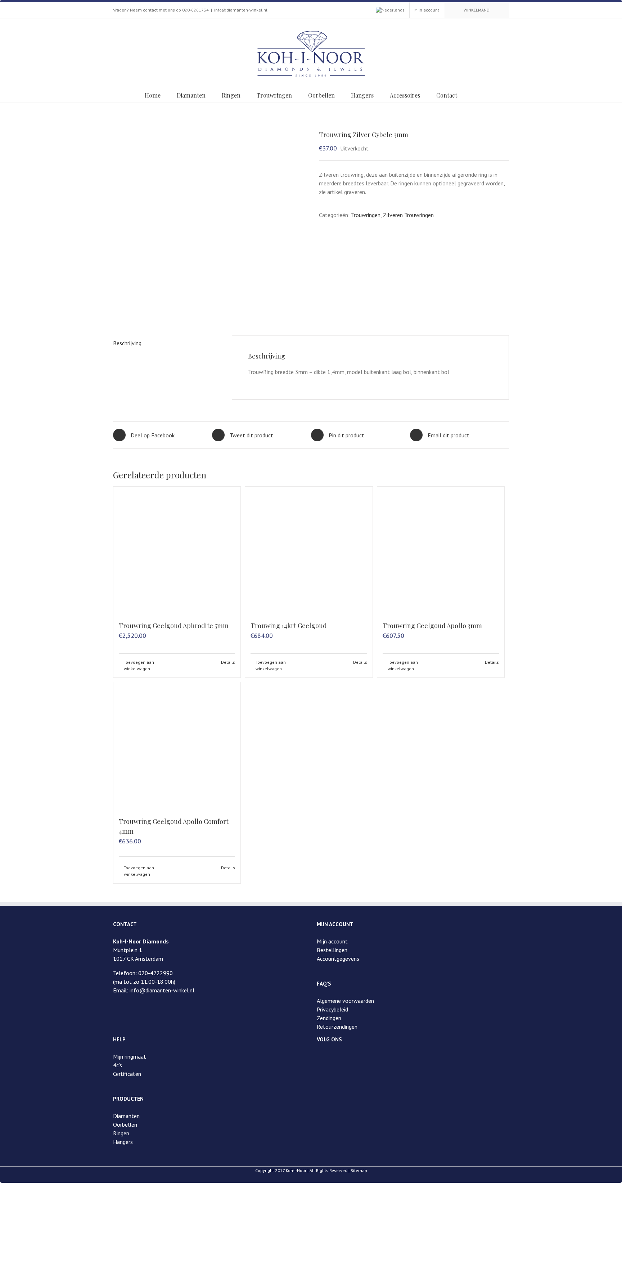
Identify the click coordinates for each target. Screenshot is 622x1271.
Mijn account (332, 941)
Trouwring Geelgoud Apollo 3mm (432, 625)
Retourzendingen (337, 1026)
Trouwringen (365, 214)
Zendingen (329, 1018)
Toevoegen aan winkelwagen (139, 665)
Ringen (121, 1133)
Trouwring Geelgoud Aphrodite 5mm (174, 625)
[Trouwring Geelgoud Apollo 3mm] (440, 550)
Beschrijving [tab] (127, 343)
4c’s (117, 1065)
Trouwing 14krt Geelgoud (289, 625)
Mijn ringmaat (129, 1056)
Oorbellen (125, 1124)
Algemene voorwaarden (345, 1000)
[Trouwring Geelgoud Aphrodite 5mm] (176, 550)
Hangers (123, 1141)
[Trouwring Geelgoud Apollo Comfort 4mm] (176, 745)
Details (228, 662)
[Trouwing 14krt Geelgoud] (308, 550)
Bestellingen (332, 950)
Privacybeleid (332, 1009)
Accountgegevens (338, 958)
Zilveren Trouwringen (408, 214)
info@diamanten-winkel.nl (240, 10)
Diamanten (126, 1115)
